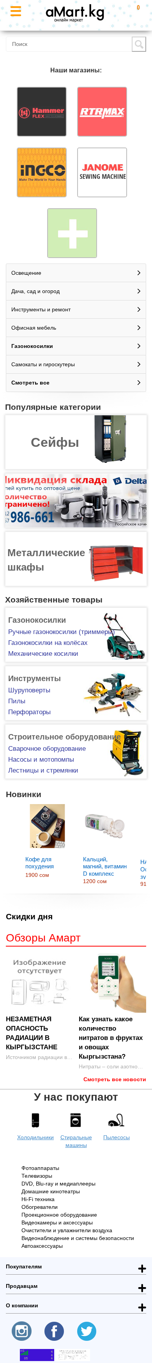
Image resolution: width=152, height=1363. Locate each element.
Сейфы (55, 442)
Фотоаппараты (40, 1168)
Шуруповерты (29, 690)
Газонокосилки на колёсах (48, 642)
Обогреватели (39, 1207)
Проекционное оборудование (59, 1215)
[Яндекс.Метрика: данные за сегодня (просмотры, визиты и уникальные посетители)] (73, 1355)
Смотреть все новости (114, 1079)
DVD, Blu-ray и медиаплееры (58, 1183)
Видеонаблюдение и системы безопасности (77, 1238)
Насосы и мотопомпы (41, 759)
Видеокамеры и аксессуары (57, 1222)
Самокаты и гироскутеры (43, 364)
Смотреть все (30, 382)
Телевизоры (36, 1176)
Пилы (16, 701)
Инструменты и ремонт (41, 309)
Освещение (26, 273)
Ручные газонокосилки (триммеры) (61, 632)
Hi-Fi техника (38, 1199)
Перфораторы (29, 712)
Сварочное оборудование (47, 748)
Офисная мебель (33, 328)
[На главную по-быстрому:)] (75, 11)
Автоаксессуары (42, 1246)
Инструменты (34, 678)
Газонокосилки (32, 346)
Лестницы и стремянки (43, 770)
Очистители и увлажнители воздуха (66, 1230)
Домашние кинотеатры (50, 1191)
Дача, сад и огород (35, 291)
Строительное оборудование (64, 736)
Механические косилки (43, 653)
